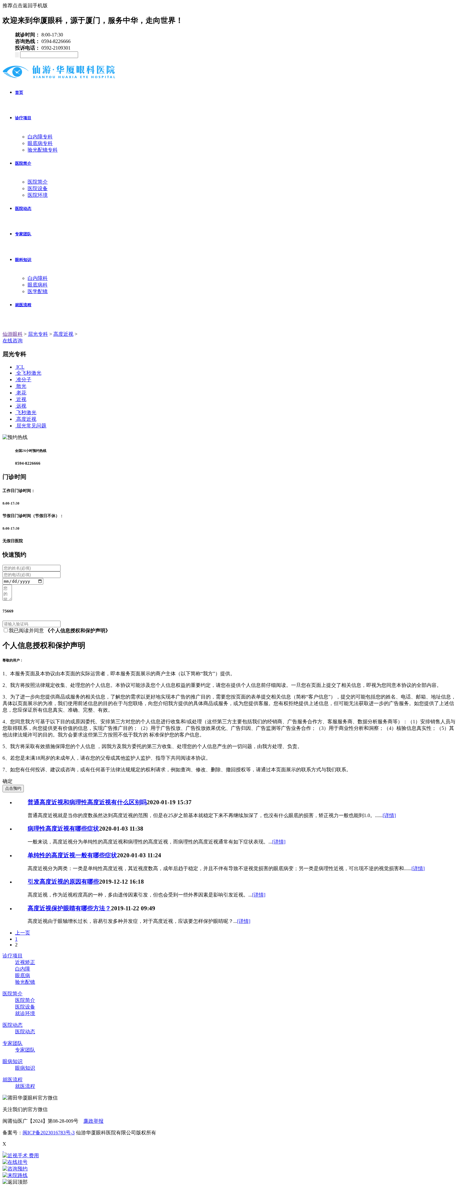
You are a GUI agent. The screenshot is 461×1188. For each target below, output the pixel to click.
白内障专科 (40, 136)
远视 (21, 406)
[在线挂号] (230, 1162)
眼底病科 (38, 284)
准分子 (23, 379)
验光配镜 (25, 982)
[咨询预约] (230, 1169)
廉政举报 (93, 1121)
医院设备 (38, 188)
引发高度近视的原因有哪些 (63, 881)
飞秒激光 (26, 412)
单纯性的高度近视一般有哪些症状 (72, 855)
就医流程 (23, 304)
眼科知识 (23, 259)
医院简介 (23, 163)
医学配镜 (38, 291)
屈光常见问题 (31, 425)
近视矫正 (25, 962)
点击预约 (13, 788)
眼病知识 (13, 1061)
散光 (21, 386)
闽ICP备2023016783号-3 (49, 1132)
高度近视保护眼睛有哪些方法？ (69, 908)
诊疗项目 (23, 117)
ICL (20, 367)
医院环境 (38, 195)
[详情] (389, 815)
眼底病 (22, 975)
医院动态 (23, 208)
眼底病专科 (40, 143)
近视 (21, 399)
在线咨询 (13, 340)
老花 (21, 392)
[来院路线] (230, 1175)
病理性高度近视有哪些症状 (63, 828)
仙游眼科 (13, 334)
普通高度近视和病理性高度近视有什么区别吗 (87, 802)
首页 (19, 92)
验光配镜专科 (43, 150)
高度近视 (63, 334)
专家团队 (23, 234)
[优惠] (3, 1149)
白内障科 (38, 278)
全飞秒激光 (28, 373)
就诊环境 (25, 1013)
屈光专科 (38, 334)
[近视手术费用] (230, 1156)
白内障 (22, 968)
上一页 (22, 932)
